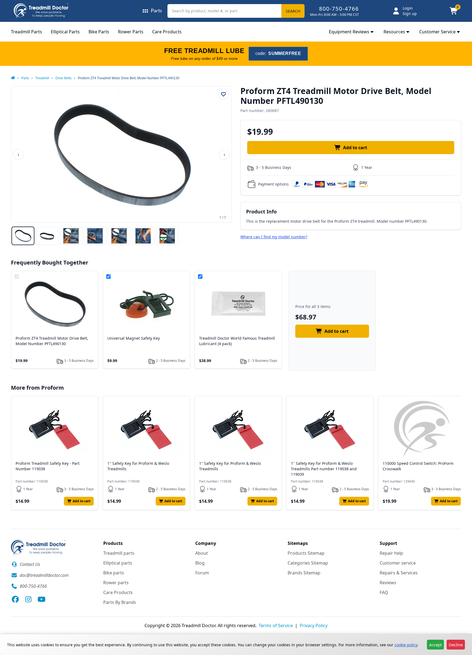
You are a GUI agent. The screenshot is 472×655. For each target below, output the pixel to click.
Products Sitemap (306, 553)
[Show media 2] (47, 236)
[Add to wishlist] (223, 94)
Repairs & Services (399, 573)
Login (408, 8)
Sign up (410, 13)
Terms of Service (276, 625)
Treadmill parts (118, 553)
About (201, 553)
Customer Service (437, 32)
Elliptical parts (117, 563)
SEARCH (293, 11)
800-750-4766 (339, 8)
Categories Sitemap (308, 563)
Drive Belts (63, 78)
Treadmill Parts (26, 32)
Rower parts (116, 583)
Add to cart (355, 148)
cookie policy (405, 644)
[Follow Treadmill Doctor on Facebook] (15, 599)
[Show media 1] (23, 236)
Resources (394, 32)
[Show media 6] (143, 236)
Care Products (167, 32)
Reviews (388, 583)
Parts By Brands (119, 602)
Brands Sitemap (304, 573)
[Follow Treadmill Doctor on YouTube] (41, 599)
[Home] (13, 78)
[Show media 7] (167, 236)
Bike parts (113, 573)
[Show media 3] (71, 236)
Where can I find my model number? (273, 236)
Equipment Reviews (349, 32)
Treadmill (42, 78)
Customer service (398, 563)
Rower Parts (130, 32)
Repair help (391, 553)
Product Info (261, 211)
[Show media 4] (95, 236)
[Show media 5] (119, 236)
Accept (435, 644)
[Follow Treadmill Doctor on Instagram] (28, 599)
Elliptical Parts (65, 32)
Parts (25, 78)
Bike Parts (98, 32)
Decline (456, 644)
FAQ (384, 592)
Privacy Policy (314, 625)
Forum (202, 573)
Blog (200, 563)
